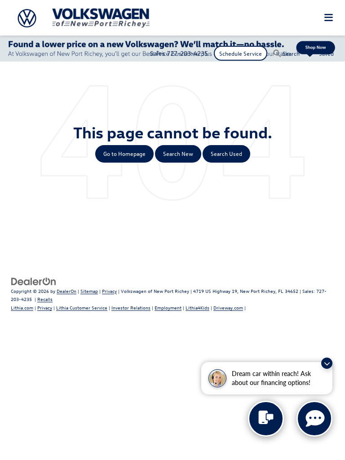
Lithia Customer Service (81, 307)
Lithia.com (22, 307)
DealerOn (66, 291)
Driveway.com (228, 307)
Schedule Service (240, 53)
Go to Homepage (124, 153)
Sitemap (89, 291)
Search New (178, 153)
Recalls (45, 299)
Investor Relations (130, 307)
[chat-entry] (266, 419)
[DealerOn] (34, 280)
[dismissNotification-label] (326, 363)
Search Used (226, 153)
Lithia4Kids (197, 307)
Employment (168, 307)
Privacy (109, 291)
